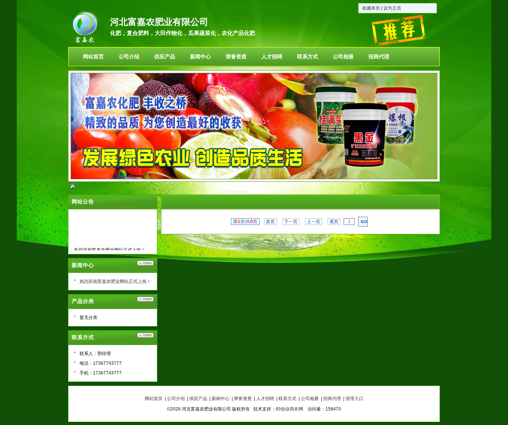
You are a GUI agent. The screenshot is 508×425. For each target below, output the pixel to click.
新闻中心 (220, 398)
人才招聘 (265, 398)
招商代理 (332, 398)
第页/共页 (245, 221)
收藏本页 (371, 8)
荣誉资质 (243, 398)
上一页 (313, 221)
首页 (270, 221)
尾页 (334, 221)
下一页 (291, 221)
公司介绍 (176, 398)
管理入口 (354, 398)
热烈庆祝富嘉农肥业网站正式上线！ (115, 281)
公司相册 (310, 398)
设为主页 (392, 8)
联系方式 (287, 398)
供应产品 (198, 398)
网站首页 (154, 398)
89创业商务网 (289, 409)
